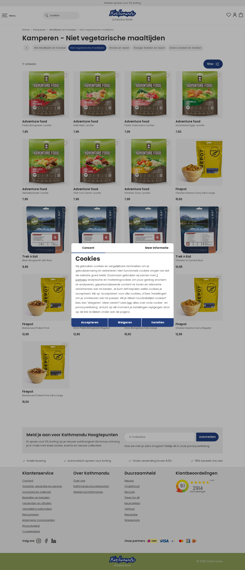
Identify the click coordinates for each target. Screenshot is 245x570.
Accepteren (89, 322)
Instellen (157, 322)
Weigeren (125, 322)
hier (129, 303)
